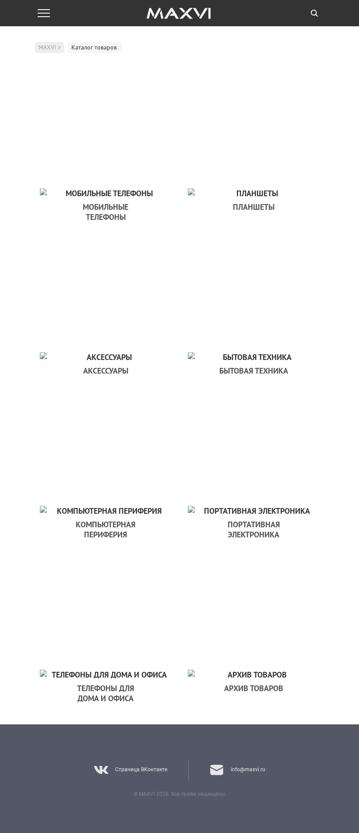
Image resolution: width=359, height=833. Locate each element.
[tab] (314, 13)
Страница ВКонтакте (141, 769)
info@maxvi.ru (248, 769)
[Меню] (44, 13)
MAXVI (47, 47)
